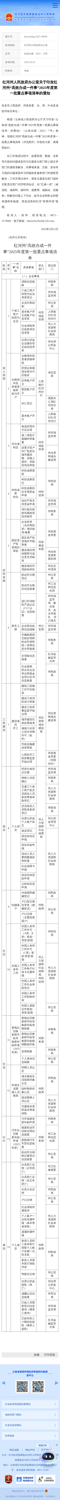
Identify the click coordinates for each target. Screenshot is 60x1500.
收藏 (36, 1354)
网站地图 (14, 1450)
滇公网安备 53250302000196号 (19, 1496)
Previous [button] (3, 1383)
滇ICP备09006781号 (35, 1491)
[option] (30, 1383)
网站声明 (30, 1450)
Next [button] (56, 1383)
